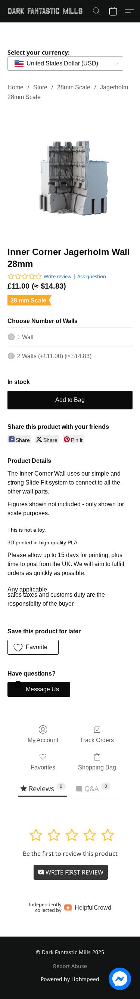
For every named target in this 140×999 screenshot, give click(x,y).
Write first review (73, 872)
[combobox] (65, 63)
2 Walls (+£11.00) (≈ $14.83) (54, 356)
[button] (47, 11)
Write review (57, 276)
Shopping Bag (97, 767)
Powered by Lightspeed (70, 979)
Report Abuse (70, 965)
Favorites (43, 767)
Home (15, 87)
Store (40, 87)
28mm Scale (73, 87)
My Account (43, 740)
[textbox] (60, 64)
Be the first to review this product (70, 853)
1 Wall (25, 337)
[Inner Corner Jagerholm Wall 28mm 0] (70, 172)
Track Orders (97, 740)
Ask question (91, 276)
